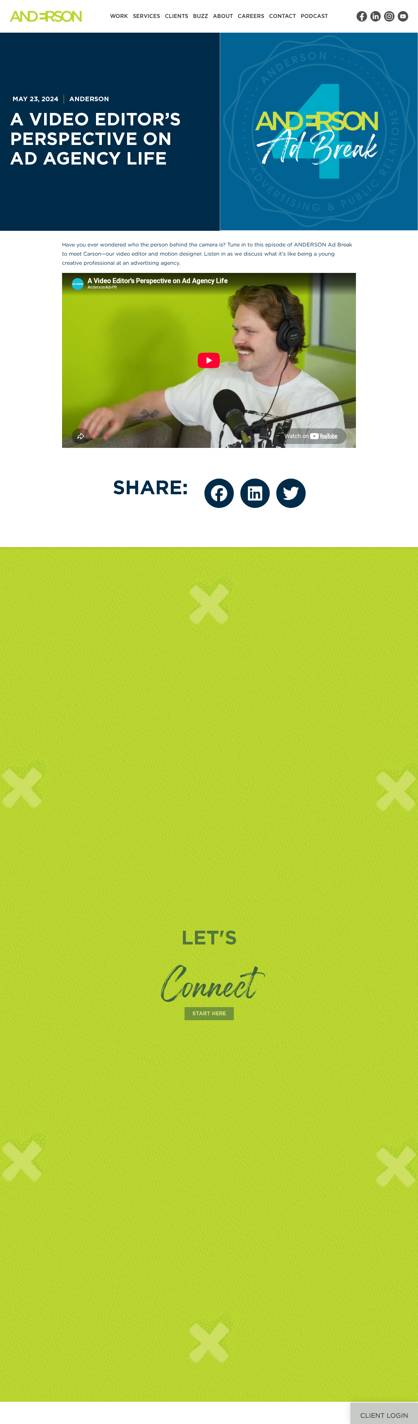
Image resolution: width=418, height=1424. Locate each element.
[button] (219, 493)
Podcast (314, 16)
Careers (251, 16)
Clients (176, 16)
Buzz (200, 16)
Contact (282, 16)
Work (119, 16)
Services (146, 16)
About (223, 16)
